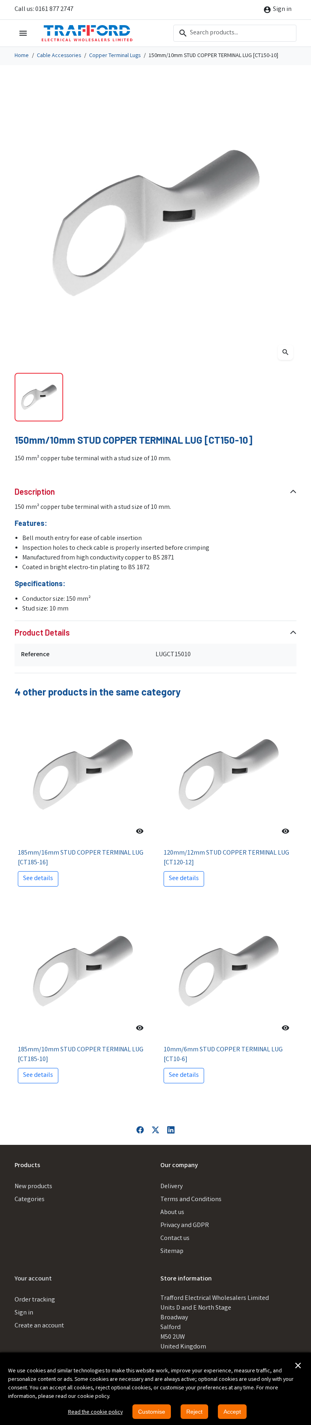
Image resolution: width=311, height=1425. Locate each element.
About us (172, 1212)
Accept (232, 1411)
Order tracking (35, 1300)
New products (33, 1186)
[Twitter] (155, 1130)
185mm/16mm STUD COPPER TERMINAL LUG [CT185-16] (80, 858)
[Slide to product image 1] (39, 397)
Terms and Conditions (191, 1199)
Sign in (24, 1313)
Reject (194, 1411)
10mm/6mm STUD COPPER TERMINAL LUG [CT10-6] (223, 1054)
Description (35, 491)
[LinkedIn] (171, 1130)
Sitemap (171, 1251)
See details (38, 878)
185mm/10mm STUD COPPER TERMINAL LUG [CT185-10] (80, 1054)
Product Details (42, 632)
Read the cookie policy (95, 1412)
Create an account (39, 1326)
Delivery (171, 1186)
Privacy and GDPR (184, 1225)
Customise (151, 1411)
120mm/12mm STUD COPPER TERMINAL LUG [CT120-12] (226, 858)
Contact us (175, 1238)
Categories (30, 1199)
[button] (298, 1365)
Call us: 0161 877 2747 (44, 9)
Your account (33, 1279)
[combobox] (234, 33)
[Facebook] (140, 1130)
